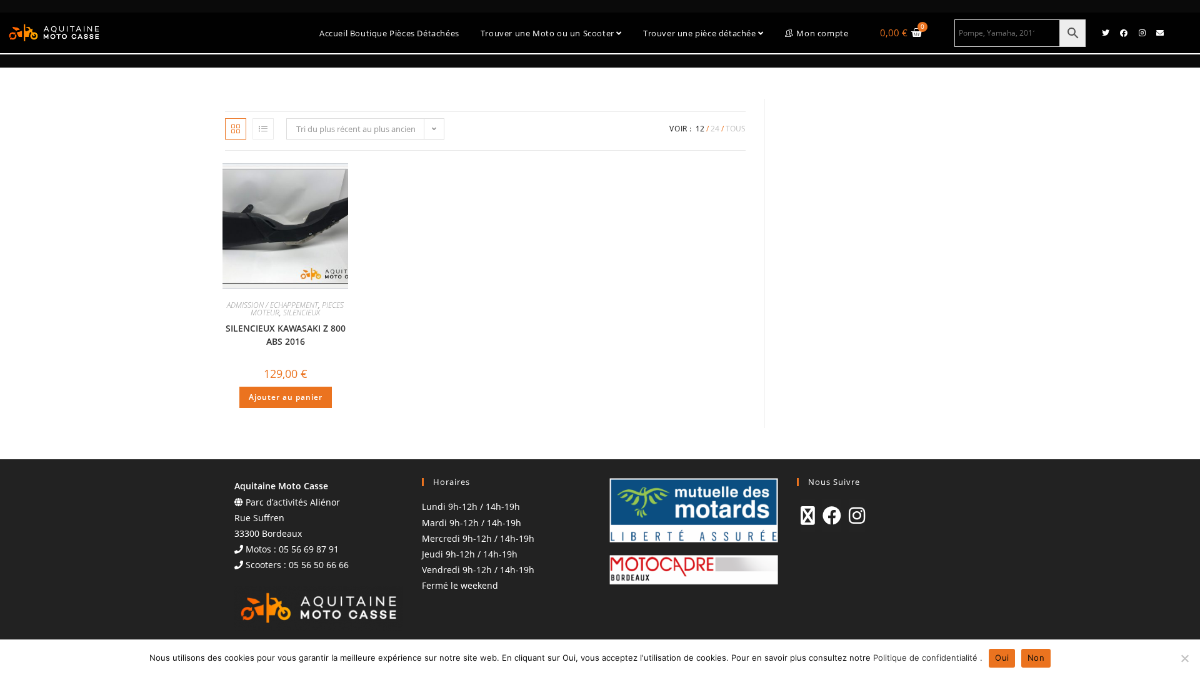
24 (715, 128)
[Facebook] (1123, 33)
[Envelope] (1160, 33)
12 (700, 128)
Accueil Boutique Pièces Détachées (389, 33)
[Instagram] (1141, 33)
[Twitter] (1105, 33)
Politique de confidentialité (926, 658)
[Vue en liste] (263, 129)
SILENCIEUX (301, 312)
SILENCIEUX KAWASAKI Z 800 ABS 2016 (286, 334)
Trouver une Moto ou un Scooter (549, 33)
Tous (736, 128)
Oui (1002, 658)
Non (1036, 658)
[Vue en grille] (235, 129)
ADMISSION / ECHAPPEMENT (272, 305)
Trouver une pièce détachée (700, 33)
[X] (808, 515)
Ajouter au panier (285, 397)
